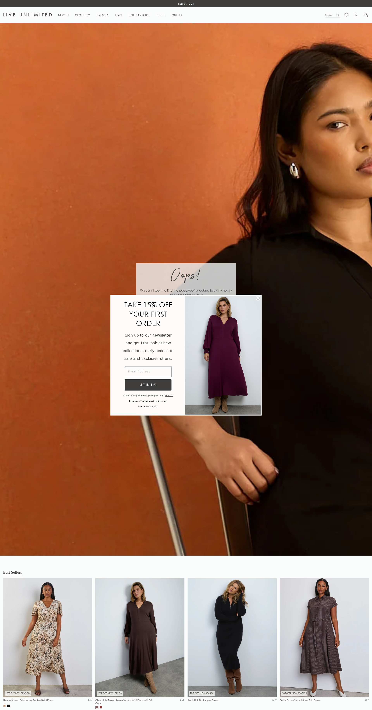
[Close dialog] (258, 298)
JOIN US (148, 385)
